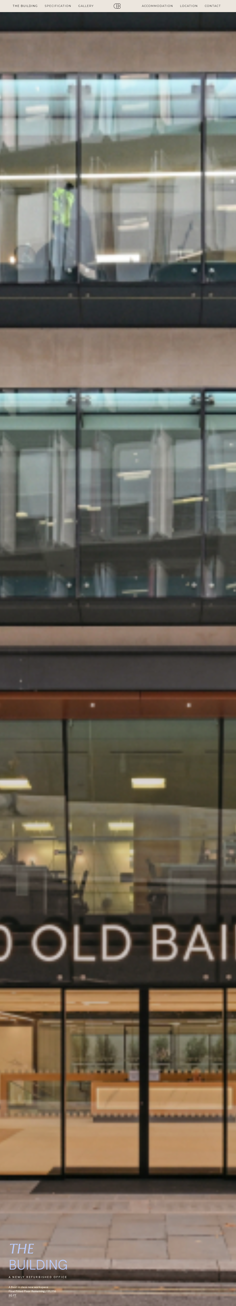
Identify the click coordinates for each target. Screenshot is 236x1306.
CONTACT (213, 6)
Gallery (86, 6)
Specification (58, 6)
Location (189, 6)
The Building (25, 6)
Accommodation (157, 6)
